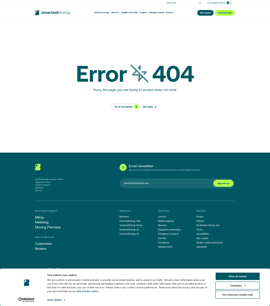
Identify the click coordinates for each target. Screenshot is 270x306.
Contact (162, 216)
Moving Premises (48, 227)
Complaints (163, 242)
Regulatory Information (169, 229)
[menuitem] (101, 13)
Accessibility (202, 234)
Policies (200, 221)
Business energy (102, 12)
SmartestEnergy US (129, 234)
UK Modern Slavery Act (208, 225)
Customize (236, 285)
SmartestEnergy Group (131, 225)
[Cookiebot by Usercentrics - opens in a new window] (26, 300)
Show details (54, 299)
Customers (43, 244)
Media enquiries (166, 221)
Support (143, 12)
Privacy (200, 216)
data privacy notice (87, 291)
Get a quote (202, 238)
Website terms (165, 247)
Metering (41, 222)
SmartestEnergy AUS (130, 221)
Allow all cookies (237, 276)
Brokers (169, 12)
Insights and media (129, 12)
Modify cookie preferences (209, 242)
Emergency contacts (168, 234)
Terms (199, 229)
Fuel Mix (162, 238)
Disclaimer (201, 247)
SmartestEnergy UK (129, 229)
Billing (39, 217)
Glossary (162, 225)
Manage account (156, 12)
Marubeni (124, 216)
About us (115, 12)
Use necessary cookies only (237, 294)
